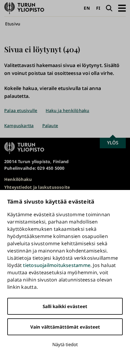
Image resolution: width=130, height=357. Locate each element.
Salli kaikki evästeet (65, 306)
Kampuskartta (19, 125)
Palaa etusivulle (20, 110)
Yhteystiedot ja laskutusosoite (37, 187)
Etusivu (12, 24)
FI (98, 8)
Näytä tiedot (65, 344)
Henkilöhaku (18, 179)
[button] (122, 8)
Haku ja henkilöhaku (67, 110)
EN (86, 8)
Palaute (50, 125)
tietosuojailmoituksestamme (56, 265)
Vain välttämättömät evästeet (65, 327)
